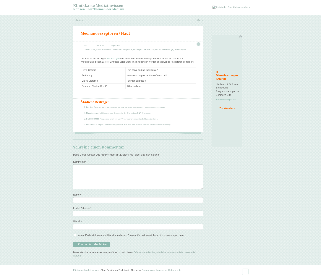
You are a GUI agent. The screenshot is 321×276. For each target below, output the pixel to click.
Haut (93, 49)
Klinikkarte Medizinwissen (98, 5)
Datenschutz (174, 270)
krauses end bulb (104, 49)
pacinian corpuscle (152, 49)
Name (77, 194)
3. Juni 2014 (98, 45)
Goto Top (245, 272)
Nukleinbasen (92, 113)
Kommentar (79, 161)
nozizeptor (137, 49)
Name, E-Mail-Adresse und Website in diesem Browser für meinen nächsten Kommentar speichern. (130, 235)
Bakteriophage (93, 119)
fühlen (87, 49)
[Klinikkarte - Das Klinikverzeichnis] (231, 7)
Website (77, 221)
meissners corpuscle (122, 49)
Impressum (161, 270)
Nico (86, 45)
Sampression (148, 270)
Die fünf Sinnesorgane (96, 107)
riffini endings (167, 49)
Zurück (78, 20)
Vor (200, 20)
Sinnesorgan (180, 49)
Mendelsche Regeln (95, 124)
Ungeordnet (115, 45)
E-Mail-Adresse (82, 208)
